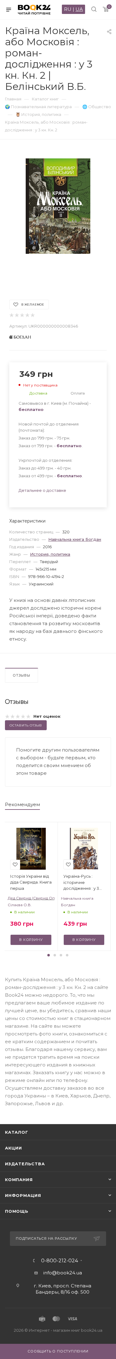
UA (79, 9)
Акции (13, 1147)
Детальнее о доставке (42, 490)
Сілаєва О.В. (20, 904)
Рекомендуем (22, 804)
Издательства (25, 1163)
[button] (48, 955)
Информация (23, 1195)
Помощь (16, 1211)
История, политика (50, 554)
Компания (18, 1179)
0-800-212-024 (59, 1260)
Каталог (16, 1132)
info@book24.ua (62, 1273)
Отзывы (21, 675)
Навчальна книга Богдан (74, 539)
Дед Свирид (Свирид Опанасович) (31, 898)
